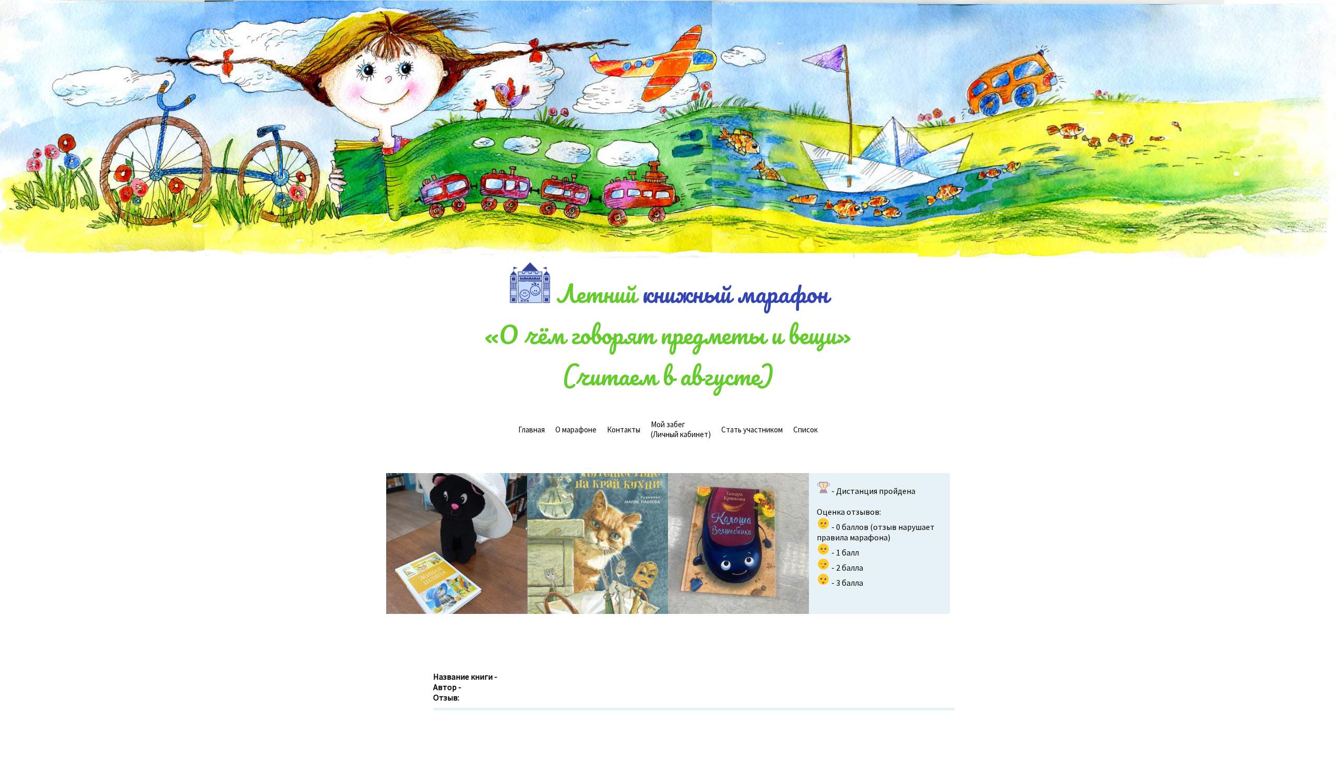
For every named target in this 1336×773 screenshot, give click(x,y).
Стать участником (752, 429)
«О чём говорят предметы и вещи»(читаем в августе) (668, 354)
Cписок (805, 429)
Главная (531, 429)
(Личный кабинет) (681, 429)
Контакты (623, 429)
